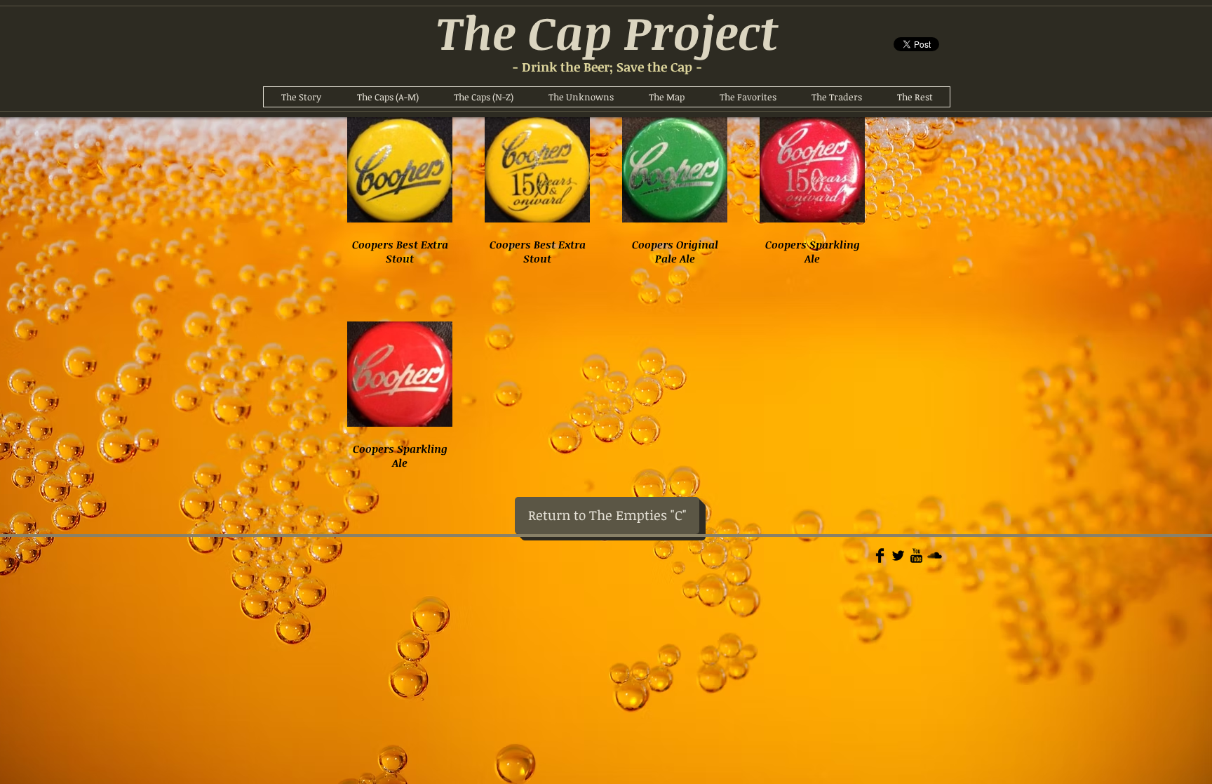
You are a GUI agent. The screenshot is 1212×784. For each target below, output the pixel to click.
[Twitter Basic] (898, 555)
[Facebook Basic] (880, 555)
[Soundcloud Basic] (934, 555)
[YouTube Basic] (916, 555)
